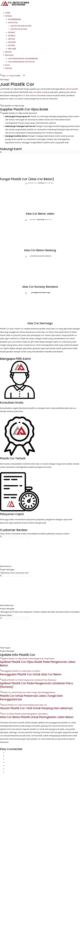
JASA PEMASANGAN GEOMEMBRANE (23, 58)
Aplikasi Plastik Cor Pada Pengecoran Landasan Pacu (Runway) (36, 685)
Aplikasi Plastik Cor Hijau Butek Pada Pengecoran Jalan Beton (38, 663)
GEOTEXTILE (13, 22)
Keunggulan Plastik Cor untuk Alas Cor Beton (30, 674)
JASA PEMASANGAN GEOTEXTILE (21, 62)
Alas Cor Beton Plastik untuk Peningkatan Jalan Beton (36, 717)
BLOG (7, 65)
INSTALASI (9, 55)
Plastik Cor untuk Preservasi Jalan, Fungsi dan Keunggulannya (31, 697)
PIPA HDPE (12, 49)
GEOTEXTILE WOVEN (19, 29)
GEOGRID (12, 42)
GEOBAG (11, 35)
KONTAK (8, 68)
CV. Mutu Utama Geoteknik (34, 95)
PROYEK (8, 52)
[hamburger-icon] (3, 9)
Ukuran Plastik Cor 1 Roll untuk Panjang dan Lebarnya (36, 708)
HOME (7, 13)
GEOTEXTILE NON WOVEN (21, 26)
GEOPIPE (11, 45)
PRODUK (8, 16)
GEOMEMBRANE (14, 19)
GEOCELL (11, 39)
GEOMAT (11, 32)
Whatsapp (4, 79)
